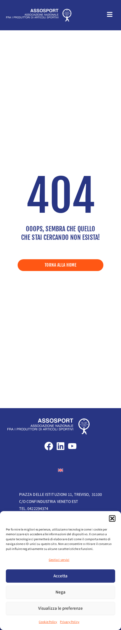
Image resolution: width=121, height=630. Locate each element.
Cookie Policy (48, 622)
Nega (60, 592)
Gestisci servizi (59, 560)
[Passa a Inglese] (60, 470)
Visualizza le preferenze (60, 608)
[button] (112, 518)
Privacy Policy (69, 622)
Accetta (60, 576)
